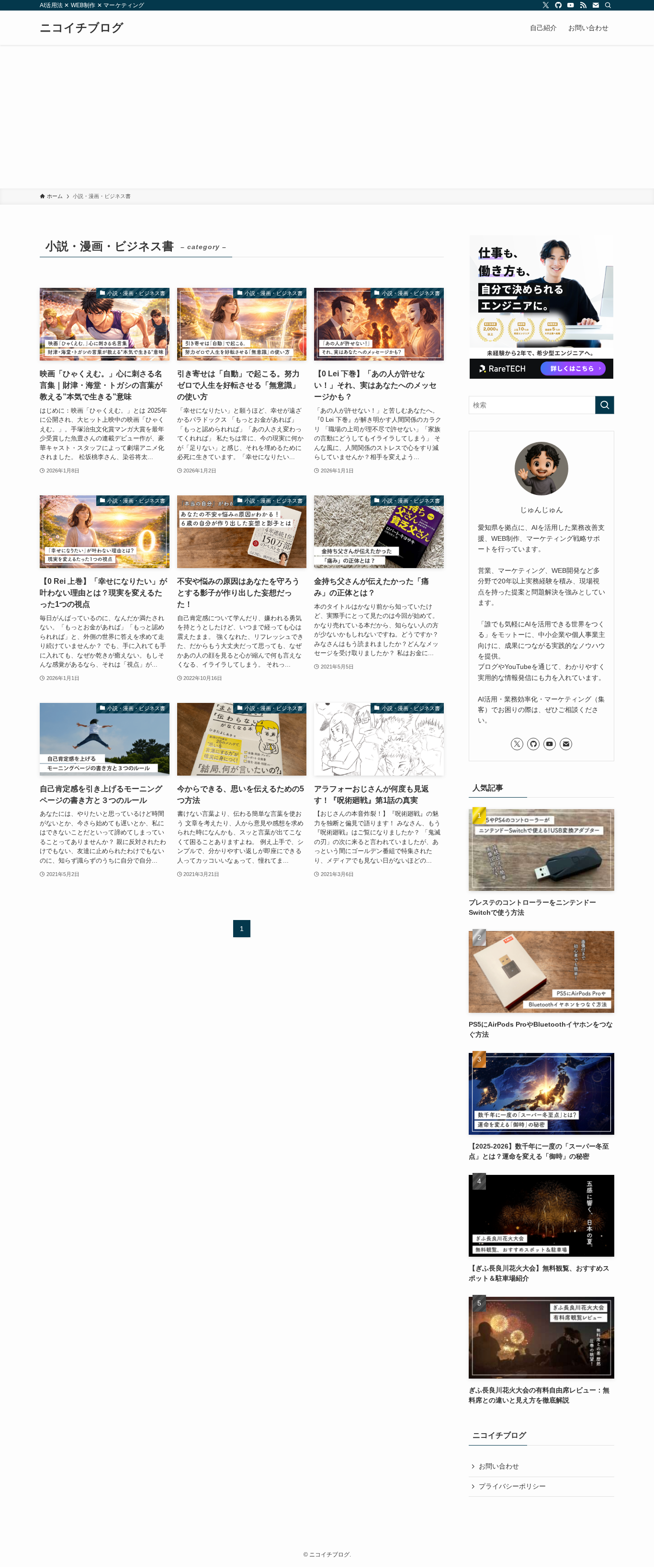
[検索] (608, 5)
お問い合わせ (499, 1466)
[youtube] (570, 5)
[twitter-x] (546, 5)
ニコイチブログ (82, 27)
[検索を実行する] (604, 405)
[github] (558, 5)
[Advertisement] (327, 117)
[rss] (583, 5)
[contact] (595, 5)
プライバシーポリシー (512, 1486)
